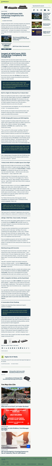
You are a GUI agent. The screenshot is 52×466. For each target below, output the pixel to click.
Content (2, 350)
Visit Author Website (14, 363)
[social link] (34, 10)
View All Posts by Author (5, 363)
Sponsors (6, 350)
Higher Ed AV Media (8, 20)
